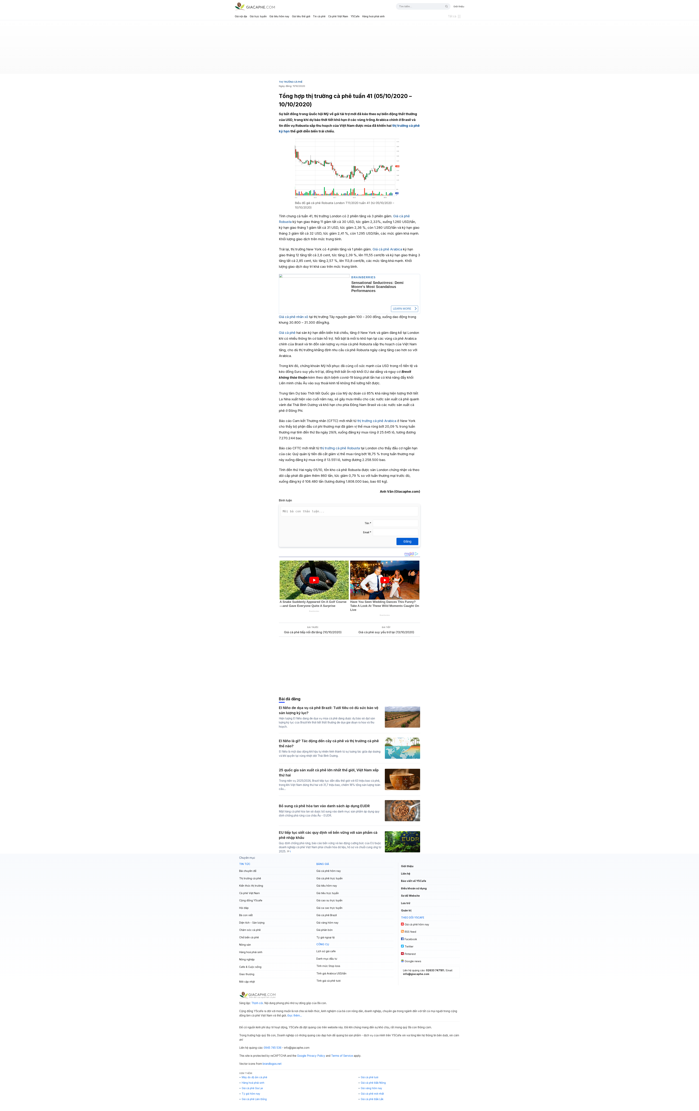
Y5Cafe (355, 16)
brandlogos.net (272, 1063)
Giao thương (246, 974)
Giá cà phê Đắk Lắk (372, 1099)
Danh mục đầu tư (326, 958)
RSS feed (410, 931)
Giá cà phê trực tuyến (329, 878)
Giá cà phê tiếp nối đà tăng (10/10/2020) (312, 632)
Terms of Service (342, 1055)
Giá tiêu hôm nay (279, 16)
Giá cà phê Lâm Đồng (254, 1099)
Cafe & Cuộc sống (250, 966)
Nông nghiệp (247, 959)
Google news (413, 961)
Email (367, 532)
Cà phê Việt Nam (338, 16)
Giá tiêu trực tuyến (327, 893)
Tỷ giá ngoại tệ (325, 937)
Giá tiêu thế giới (301, 16)
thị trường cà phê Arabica (376, 421)
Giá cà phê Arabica (387, 249)
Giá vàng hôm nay (327, 922)
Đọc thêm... (294, 1015)
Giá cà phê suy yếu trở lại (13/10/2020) (386, 632)
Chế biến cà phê (249, 937)
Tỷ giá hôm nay (251, 1093)
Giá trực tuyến (258, 16)
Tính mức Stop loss (328, 965)
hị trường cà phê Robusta (340, 448)
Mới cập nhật (247, 981)
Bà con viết (246, 915)
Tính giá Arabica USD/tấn (331, 973)
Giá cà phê (287, 333)
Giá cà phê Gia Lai (252, 1088)
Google (301, 1055)
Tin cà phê (319, 16)
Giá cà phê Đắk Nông (373, 1082)
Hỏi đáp (244, 907)
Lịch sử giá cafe (326, 951)
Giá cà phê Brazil (326, 915)
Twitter (409, 946)
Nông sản (245, 944)
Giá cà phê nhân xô (293, 317)
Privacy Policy (316, 1055)
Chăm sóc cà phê (250, 929)
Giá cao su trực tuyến (329, 900)
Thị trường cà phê (290, 81)
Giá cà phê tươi (369, 1077)
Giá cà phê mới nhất (372, 1093)
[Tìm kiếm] (445, 6)
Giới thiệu (458, 6)
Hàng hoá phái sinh (373, 16)
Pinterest (410, 953)
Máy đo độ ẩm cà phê (254, 1077)
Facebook (411, 939)
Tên (368, 523)
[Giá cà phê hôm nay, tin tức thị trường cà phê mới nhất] (255, 6)
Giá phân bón (324, 929)
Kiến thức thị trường (251, 885)
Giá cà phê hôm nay (328, 870)
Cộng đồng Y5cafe (250, 900)
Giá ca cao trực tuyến (329, 907)
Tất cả (452, 16)
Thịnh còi (257, 1003)
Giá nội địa (241, 16)
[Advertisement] (349, 48)
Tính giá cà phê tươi (328, 980)
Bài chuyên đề (247, 870)
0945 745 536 (272, 1047)
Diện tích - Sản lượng (251, 922)
